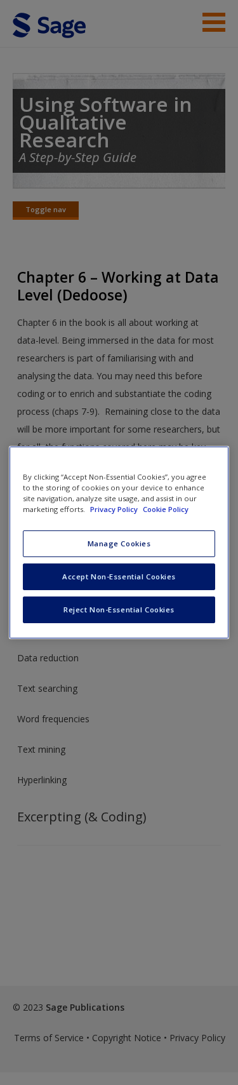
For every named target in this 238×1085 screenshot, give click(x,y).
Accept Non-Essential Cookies (119, 576)
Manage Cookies (119, 543)
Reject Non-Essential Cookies (119, 609)
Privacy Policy (115, 509)
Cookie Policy (165, 509)
